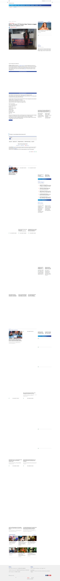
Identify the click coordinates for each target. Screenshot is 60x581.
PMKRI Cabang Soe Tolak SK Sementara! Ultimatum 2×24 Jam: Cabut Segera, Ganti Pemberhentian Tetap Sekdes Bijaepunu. (45, 191)
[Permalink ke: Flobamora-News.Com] (9, 27)
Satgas (24, 94)
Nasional (12, 5)
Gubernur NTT (15, 141)
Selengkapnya (44, 336)
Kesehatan (32, 5)
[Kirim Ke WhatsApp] (36, 151)
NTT (23, 65)
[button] (50, 1)
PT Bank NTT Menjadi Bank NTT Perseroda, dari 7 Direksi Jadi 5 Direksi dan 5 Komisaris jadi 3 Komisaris (48, 333)
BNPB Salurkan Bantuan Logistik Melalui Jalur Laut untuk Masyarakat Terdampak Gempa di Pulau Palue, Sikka (48, 176)
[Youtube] (50, 575)
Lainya (40, 5)
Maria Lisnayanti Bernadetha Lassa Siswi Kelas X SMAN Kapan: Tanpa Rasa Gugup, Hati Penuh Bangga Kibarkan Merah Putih (45, 197)
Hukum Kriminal (23, 5)
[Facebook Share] (29, 151)
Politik (18, 5)
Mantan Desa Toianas (27, 141)
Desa (25, 68)
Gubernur (20, 65)
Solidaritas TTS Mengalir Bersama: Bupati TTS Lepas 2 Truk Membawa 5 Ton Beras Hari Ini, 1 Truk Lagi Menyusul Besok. (45, 185)
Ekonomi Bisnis (28, 5)
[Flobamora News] (11, 3)
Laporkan (18, 145)
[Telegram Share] (34, 151)
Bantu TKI (10, 141)
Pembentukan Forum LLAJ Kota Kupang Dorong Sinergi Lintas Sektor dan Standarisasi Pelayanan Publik (32, 230)
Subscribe (27, 145)
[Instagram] (49, 575)
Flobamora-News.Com (13, 27)
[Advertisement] (5, 14)
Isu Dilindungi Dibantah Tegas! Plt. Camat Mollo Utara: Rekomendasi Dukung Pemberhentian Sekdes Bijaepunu (45, 194)
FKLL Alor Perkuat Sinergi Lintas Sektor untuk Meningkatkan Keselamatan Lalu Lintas (22, 230)
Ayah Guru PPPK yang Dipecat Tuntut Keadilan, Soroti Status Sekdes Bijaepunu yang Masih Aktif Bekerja (22, 295)
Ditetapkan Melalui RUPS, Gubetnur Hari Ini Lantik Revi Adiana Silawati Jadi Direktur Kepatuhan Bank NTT (41, 333)
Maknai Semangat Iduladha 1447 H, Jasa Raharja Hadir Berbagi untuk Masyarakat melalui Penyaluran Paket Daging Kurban (48, 268)
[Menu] (9, 1)
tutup (7, 2)
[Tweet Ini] (31, 151)
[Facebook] (46, 575)
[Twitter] (47, 575)
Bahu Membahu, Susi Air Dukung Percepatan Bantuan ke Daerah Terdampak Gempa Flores (40, 176)
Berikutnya (10, 120)
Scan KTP (33, 141)
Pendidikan (36, 5)
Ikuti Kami (22, 145)
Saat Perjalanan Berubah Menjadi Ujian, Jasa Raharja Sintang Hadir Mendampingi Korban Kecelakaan (12, 295)
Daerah (16, 5)
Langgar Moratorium (21, 141)
